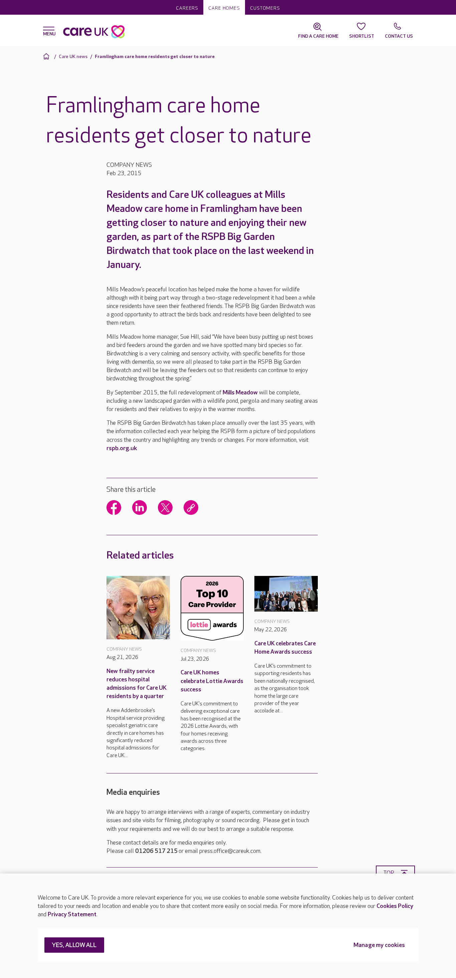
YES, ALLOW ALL (74, 945)
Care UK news (73, 56)
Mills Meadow (240, 392)
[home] (47, 56)
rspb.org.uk (121, 448)
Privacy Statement (72, 914)
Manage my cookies (379, 945)
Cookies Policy (395, 906)
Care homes (224, 8)
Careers (187, 8)
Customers (265, 8)
